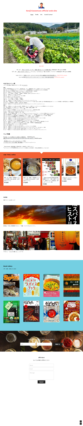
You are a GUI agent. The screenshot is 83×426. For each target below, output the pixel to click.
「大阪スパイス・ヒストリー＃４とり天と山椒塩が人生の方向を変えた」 (40, 75)
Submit (41, 382)
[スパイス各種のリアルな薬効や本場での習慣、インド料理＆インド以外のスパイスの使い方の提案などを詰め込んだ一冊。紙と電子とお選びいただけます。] (31, 285)
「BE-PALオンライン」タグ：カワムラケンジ (12, 141)
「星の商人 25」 (22, 88)
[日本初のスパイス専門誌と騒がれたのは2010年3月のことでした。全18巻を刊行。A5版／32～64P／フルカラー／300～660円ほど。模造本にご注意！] (11, 285)
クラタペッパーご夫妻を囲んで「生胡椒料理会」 (16, 115)
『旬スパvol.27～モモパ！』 (24, 71)
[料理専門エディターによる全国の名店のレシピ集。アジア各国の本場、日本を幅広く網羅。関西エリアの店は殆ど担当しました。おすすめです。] (71, 285)
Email (31, 369)
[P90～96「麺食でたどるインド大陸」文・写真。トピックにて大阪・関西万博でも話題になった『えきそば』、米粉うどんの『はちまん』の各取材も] (31, 311)
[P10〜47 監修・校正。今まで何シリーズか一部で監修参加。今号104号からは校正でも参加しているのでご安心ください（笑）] (71, 311)
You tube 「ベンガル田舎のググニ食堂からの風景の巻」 (14, 137)
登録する (57, 344)
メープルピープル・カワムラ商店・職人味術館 (13, 142)
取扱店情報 (13, 146)
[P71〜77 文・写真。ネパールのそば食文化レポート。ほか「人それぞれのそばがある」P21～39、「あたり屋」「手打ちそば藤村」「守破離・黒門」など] (51, 311)
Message (32, 373)
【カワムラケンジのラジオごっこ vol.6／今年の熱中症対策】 (40, 77)
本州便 (27, 107)
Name (31, 365)
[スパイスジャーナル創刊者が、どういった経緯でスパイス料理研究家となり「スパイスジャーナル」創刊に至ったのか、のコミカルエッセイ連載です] (41, 214)
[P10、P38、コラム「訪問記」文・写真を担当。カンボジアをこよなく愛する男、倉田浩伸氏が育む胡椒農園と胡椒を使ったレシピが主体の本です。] (11, 312)
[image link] (41, 42)
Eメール (39, 344)
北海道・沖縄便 (31, 107)
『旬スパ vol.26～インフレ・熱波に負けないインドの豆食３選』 (36, 69)
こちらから (25, 85)
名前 (22, 344)
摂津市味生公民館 (38, 122)
